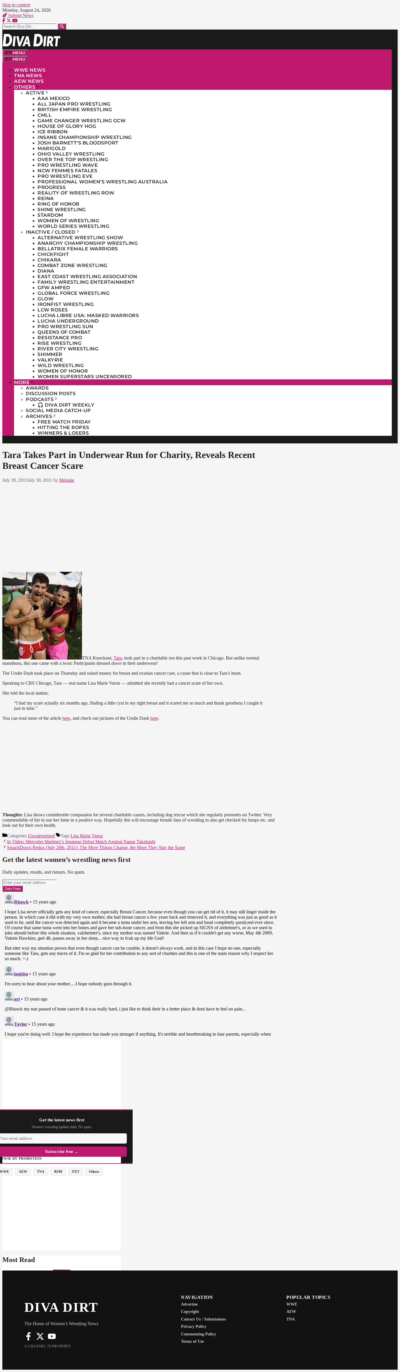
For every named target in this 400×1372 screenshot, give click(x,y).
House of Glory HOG (66, 126)
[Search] (62, 26)
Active (35, 93)
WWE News (29, 70)
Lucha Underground (68, 321)
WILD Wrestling (60, 365)
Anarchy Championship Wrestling (87, 243)
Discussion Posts (51, 393)
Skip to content (16, 4)
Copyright (190, 1311)
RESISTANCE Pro (59, 337)
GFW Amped (53, 287)
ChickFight (53, 254)
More (22, 382)
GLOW (45, 299)
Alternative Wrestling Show (80, 237)
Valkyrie (50, 360)
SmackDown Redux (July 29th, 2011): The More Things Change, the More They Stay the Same (96, 847)
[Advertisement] (140, 526)
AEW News (29, 81)
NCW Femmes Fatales (67, 170)
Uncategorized (41, 835)
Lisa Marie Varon (87, 835)
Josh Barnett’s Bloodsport (78, 143)
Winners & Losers (63, 433)
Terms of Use (192, 1341)
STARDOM (50, 215)
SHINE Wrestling (61, 209)
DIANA (45, 271)
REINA (45, 198)
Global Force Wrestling (73, 293)
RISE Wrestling (59, 343)
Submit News (20, 15)
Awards (37, 388)
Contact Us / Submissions (203, 1319)
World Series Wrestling (73, 226)
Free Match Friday (64, 422)
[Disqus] (140, 965)
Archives (39, 416)
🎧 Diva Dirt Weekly (65, 405)
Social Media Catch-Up (58, 410)
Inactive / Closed (51, 232)
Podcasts (40, 399)
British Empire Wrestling (74, 109)
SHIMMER (49, 354)
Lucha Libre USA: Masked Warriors (88, 315)
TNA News (28, 75)
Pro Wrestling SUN (65, 326)
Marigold (51, 148)
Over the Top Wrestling (72, 159)
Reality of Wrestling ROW (75, 193)
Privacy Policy (193, 1326)
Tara (118, 657)
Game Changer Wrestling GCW (81, 120)
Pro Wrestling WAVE (67, 165)
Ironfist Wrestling (65, 304)
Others (24, 87)
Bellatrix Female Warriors (77, 249)
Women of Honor (62, 371)
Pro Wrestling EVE (65, 176)
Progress (51, 187)
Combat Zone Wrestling (72, 265)
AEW (291, 1311)
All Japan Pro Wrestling (74, 104)
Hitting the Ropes (63, 427)
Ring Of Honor (58, 204)
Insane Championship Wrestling (84, 137)
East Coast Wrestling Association (87, 276)
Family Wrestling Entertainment (85, 282)
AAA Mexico (53, 98)
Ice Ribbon (52, 132)
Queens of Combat (63, 332)
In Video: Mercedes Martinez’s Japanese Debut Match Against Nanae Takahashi (81, 841)
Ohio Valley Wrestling (71, 154)
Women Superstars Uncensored (84, 376)
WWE (291, 1304)
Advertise (189, 1304)
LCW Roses (52, 310)
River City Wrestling (67, 349)
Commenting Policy (198, 1334)
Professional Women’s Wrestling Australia (102, 182)
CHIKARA (49, 260)
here (66, 718)
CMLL (44, 115)
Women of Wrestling (68, 220)
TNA (290, 1319)
